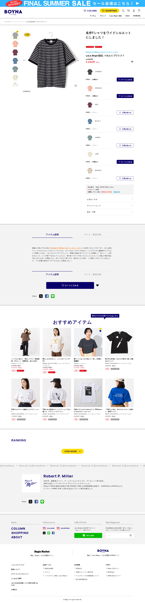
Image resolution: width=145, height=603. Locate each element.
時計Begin (111, 572)
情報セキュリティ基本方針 (84, 572)
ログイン (47, 572)
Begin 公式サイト (113, 568)
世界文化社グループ (114, 576)
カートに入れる (126, 79)
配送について (15, 569)
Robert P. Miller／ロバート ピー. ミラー (102, 52)
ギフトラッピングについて (19, 574)
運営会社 (79, 568)
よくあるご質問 (16, 578)
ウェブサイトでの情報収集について (87, 576)
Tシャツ (22, 21)
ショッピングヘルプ (17, 565)
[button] (24, 60)
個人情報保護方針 (82, 579)
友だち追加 (90, 535)
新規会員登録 (49, 568)
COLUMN (92, 10)
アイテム (15, 21)
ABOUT (16, 537)
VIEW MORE (70, 451)
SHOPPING (111, 10)
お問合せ (14, 589)
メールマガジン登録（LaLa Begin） (56, 576)
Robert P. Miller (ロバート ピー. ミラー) (66, 248)
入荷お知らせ (126, 112)
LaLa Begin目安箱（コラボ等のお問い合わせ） (24, 584)
